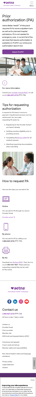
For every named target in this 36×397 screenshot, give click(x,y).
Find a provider (7, 330)
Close (33, 380)
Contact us (6, 324)
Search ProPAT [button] (18, 52)
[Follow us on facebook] (9, 301)
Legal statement (8, 364)
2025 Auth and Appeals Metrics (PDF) (15, 336)
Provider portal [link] (7, 217)
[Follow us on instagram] (21, 301)
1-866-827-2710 (12, 95)
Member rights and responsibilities (14, 348)
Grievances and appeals (10, 342)
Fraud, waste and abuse (10, 345)
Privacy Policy (14, 395)
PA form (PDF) (22, 138)
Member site (6, 333)
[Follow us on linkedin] (15, 301)
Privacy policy (7, 361)
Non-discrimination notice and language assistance (16, 355)
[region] (18, 387)
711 (20, 314)
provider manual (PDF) (20, 92)
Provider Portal (7, 327)
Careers (5, 367)
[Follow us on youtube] (27, 301)
